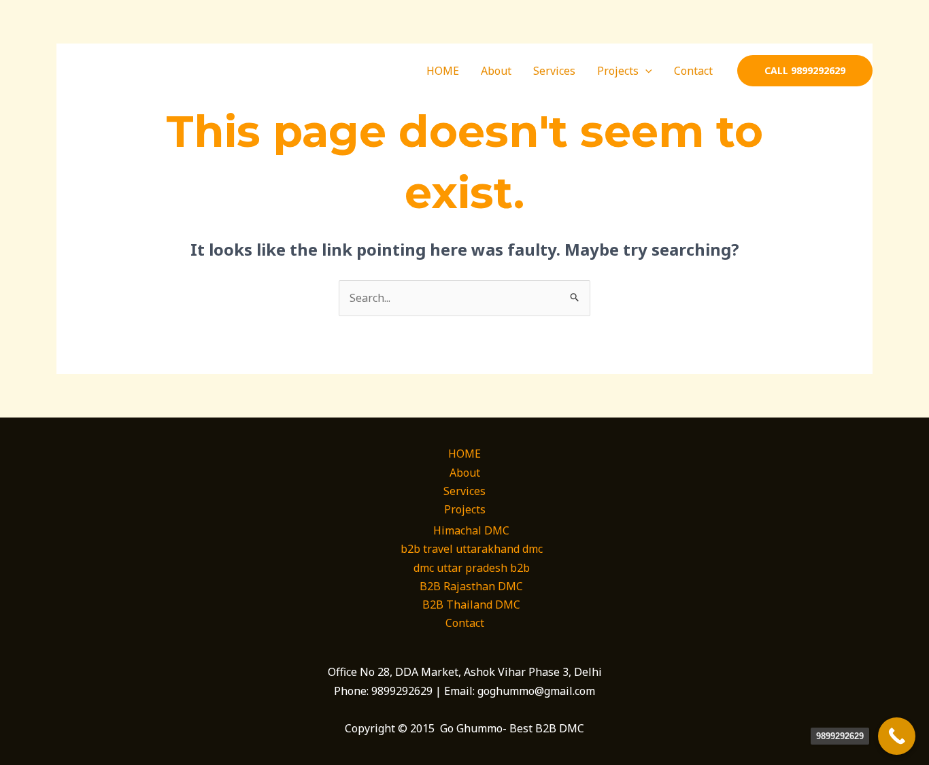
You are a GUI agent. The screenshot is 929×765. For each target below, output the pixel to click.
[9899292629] (896, 736)
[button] (645, 71)
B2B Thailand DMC (471, 604)
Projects (618, 70)
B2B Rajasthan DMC (471, 586)
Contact (693, 70)
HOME (442, 70)
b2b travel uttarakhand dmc (472, 548)
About (496, 70)
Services (554, 70)
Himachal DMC (471, 530)
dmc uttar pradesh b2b (471, 567)
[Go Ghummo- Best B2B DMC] (116, 69)
